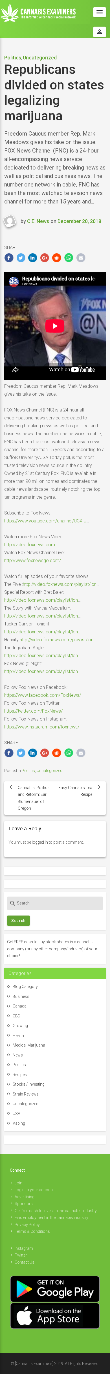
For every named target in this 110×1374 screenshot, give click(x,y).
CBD (16, 1016)
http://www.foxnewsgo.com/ (32, 560)
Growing (20, 1025)
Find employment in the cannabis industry (51, 1217)
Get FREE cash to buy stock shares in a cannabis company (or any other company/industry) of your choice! (52, 949)
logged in (40, 842)
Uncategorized (40, 58)
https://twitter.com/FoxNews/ (33, 711)
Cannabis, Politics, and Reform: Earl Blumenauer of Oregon (34, 798)
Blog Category (25, 986)
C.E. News (38, 221)
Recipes (20, 1074)
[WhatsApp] (69, 257)
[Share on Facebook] (9, 257)
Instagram (24, 1248)
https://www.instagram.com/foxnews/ (41, 727)
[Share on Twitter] (21, 257)
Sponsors (24, 1203)
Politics (12, 58)
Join (18, 1183)
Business (21, 996)
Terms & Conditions (32, 1231)
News (18, 1055)
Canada (20, 1006)
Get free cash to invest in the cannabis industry (56, 1210)
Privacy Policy (27, 1224)
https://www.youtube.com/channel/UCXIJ (45, 521)
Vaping (19, 1123)
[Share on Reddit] (56, 257)
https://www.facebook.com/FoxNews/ (42, 695)
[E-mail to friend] (80, 257)
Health (18, 1035)
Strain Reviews (26, 1094)
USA (16, 1113)
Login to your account (34, 1189)
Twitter (21, 1255)
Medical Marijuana (29, 1045)
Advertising (24, 1197)
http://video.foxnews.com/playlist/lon (59, 584)
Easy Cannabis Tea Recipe (75, 791)
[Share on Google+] (45, 257)
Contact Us (24, 1262)
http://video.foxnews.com (29, 544)
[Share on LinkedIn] (33, 257)
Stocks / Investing (29, 1084)
